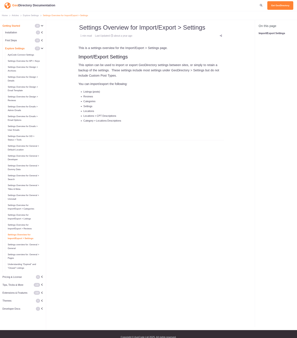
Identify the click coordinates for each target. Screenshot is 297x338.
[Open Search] (261, 5)
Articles (15, 15)
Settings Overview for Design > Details (23, 79)
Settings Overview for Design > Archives (23, 69)
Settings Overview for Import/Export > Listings (19, 217)
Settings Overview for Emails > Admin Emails (23, 108)
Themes (6, 300)
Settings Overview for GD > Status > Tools (21, 138)
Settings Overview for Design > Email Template (23, 88)
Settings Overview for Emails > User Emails (23, 128)
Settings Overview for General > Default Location (23, 148)
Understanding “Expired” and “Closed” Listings (22, 266)
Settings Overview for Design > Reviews (23, 98)
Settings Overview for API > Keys (24, 61)
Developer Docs (11, 308)
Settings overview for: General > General (23, 246)
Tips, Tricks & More (12, 285)
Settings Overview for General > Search (23, 177)
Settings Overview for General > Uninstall (23, 197)
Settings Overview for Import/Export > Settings (20, 236)
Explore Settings (31, 15)
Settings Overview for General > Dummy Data (23, 167)
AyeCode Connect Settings (21, 54)
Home (5, 15)
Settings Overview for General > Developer (23, 157)
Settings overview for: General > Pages (23, 256)
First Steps (11, 40)
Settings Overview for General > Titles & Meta (23, 187)
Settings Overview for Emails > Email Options (23, 118)
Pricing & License (12, 277)
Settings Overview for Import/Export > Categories (21, 207)
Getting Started (11, 25)
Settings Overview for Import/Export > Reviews (20, 227)
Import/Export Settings (272, 33)
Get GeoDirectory (280, 5)
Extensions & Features (14, 292)
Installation (11, 32)
